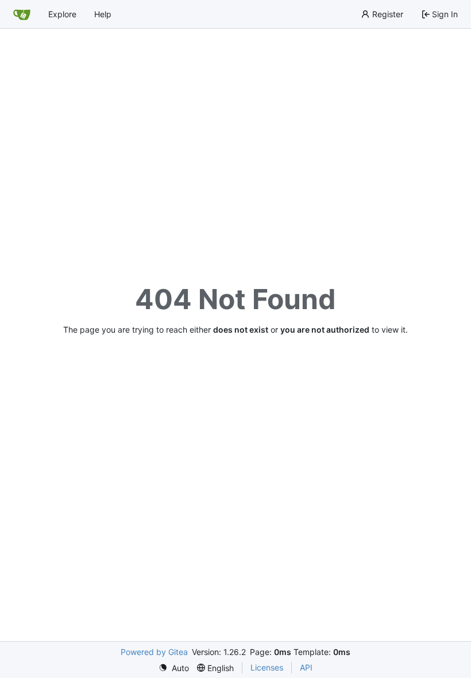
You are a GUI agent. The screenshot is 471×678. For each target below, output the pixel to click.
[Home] (22, 14)
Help (102, 14)
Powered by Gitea (154, 652)
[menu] (174, 668)
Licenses (266, 667)
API (306, 667)
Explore (62, 14)
